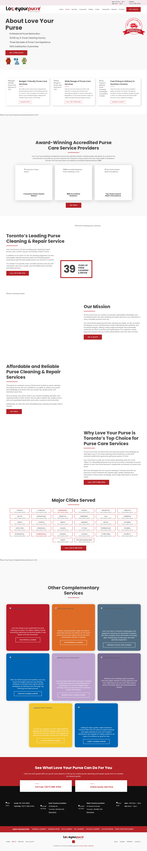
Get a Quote (133, 9)
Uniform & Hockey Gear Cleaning (119, 645)
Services (21, 842)
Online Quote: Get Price (101, 787)
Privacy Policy (83, 846)
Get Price (73, 205)
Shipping (129, 842)
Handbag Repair (54, 829)
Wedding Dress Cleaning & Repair (73, 695)
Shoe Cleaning (66, 829)
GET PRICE (14, 411)
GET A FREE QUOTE (16, 53)
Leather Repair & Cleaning (73, 642)
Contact (137, 842)
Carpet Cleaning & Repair (96, 741)
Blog (116, 842)
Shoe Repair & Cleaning (27, 640)
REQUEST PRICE (25, 102)
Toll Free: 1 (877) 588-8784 (48, 787)
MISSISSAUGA (63, 510)
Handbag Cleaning (39, 829)
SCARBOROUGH (41, 534)
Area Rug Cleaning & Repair (28, 694)
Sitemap (90, 846)
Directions (52, 812)
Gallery (122, 842)
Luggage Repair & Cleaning (50, 741)
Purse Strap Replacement (124, 829)
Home (8, 842)
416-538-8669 (24, 803)
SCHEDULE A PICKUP (118, 102)
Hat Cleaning (79, 829)
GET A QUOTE (93, 337)
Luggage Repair (107, 829)
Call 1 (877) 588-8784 (73, 548)
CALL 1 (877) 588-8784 (73, 102)
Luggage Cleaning (93, 829)
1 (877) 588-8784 (135, 4)
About (14, 842)
